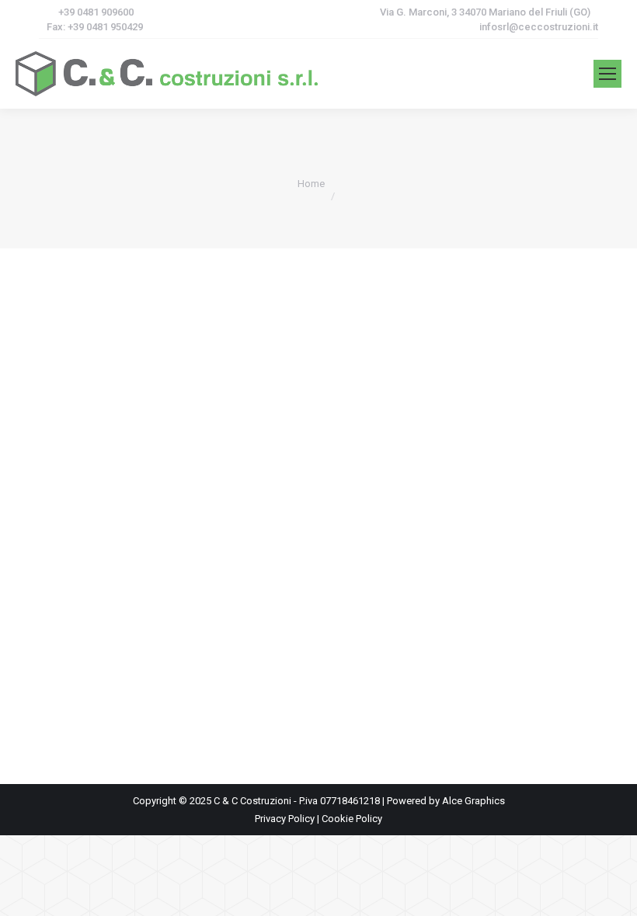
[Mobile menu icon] (607, 74)
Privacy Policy (285, 818)
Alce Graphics (473, 801)
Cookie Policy (352, 818)
